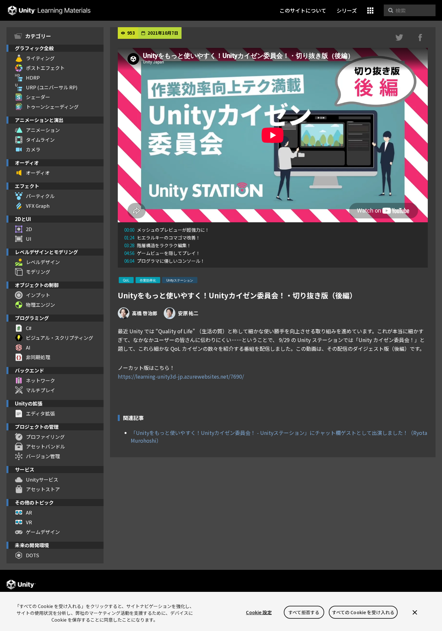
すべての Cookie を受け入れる (363, 612)
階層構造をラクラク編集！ (157, 245)
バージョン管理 (43, 456)
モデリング (38, 271)
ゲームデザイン (43, 531)
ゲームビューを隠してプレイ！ (162, 253)
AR (29, 512)
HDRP (33, 77)
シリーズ (347, 10)
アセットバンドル (45, 446)
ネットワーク (40, 380)
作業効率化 (148, 280)
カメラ (33, 149)
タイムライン (40, 139)
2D (29, 229)
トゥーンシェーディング (52, 106)
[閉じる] (415, 612)
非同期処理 (38, 357)
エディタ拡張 (40, 413)
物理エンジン (40, 304)
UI (28, 238)
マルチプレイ (40, 390)
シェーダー (38, 97)
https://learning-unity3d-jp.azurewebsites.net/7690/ (181, 376)
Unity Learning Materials (49, 11)
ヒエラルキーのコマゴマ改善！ (162, 237)
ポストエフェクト (45, 67)
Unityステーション (179, 280)
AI (28, 347)
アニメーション (43, 130)
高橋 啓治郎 (144, 313)
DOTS (32, 555)
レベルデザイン (43, 262)
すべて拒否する (304, 612)
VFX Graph (38, 205)
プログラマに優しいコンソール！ (164, 261)
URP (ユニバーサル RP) (51, 87)
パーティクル (40, 196)
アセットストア (43, 489)
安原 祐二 (188, 313)
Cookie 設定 (258, 612)
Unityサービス (42, 479)
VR (29, 522)
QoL (126, 280)
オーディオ (38, 172)
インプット (38, 295)
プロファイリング (45, 436)
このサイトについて (303, 10)
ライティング (40, 58)
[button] (370, 10)
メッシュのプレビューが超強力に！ (166, 230)
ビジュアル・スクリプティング (59, 337)
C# (28, 328)
